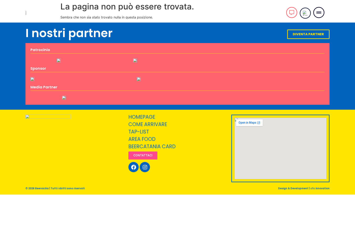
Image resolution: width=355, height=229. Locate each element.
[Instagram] (145, 167)
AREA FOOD (142, 139)
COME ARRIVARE (147, 124)
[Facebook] (133, 167)
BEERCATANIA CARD (152, 146)
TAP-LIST (138, 131)
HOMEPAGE (141, 117)
